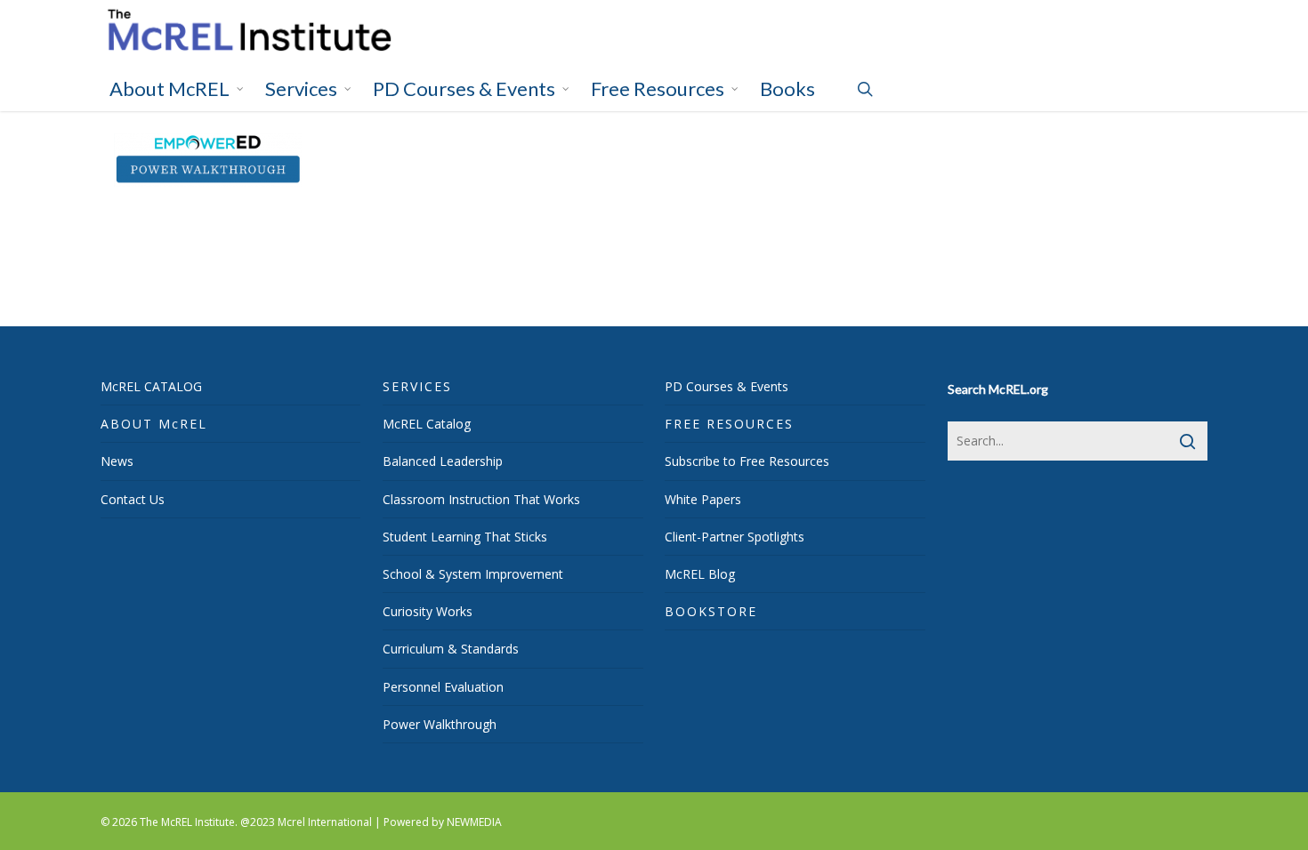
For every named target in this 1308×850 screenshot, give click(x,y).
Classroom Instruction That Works (481, 499)
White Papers (703, 499)
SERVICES (417, 386)
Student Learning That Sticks (465, 536)
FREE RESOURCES (729, 423)
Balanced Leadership (443, 461)
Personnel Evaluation (443, 686)
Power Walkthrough (440, 724)
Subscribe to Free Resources (747, 461)
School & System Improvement (473, 573)
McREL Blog (700, 573)
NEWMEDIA (474, 822)
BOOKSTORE (711, 611)
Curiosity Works (427, 611)
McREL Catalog (427, 423)
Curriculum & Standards (451, 648)
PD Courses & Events (726, 386)
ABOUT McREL (154, 423)
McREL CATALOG (151, 386)
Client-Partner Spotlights (734, 536)
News (117, 461)
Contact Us (133, 499)
